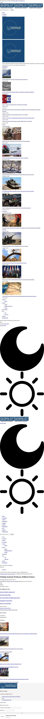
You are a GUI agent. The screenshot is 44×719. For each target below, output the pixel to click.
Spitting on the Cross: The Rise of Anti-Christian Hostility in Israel (14, 262)
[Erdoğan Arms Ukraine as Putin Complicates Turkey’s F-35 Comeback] (11, 244)
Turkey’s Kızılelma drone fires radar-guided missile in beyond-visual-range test (16, 207)
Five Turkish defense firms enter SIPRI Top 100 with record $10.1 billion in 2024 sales (18, 191)
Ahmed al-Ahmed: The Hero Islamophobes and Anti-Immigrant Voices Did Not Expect (18, 174)
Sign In (11, 565)
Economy (6, 682)
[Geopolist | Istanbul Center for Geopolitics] (21, 8)
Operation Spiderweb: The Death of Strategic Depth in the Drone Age (15, 79)
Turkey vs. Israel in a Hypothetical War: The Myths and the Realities (14, 104)
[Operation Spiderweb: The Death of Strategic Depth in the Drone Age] (6, 77)
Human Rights (7, 666)
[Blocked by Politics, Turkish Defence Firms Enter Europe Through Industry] (11, 139)
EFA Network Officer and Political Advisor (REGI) (10, 597)
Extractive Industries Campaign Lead (7, 592)
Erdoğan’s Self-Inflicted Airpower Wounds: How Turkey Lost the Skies (15, 157)
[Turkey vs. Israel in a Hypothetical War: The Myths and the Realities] (6, 103)
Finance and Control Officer (5, 603)
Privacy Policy (15, 0)
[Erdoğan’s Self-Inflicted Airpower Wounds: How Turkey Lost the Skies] (11, 156)
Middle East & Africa (14, 666)
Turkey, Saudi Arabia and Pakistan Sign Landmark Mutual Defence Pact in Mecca (17, 121)
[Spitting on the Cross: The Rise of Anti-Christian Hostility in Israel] (11, 261)
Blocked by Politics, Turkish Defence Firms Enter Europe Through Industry (16, 141)
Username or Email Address (5, 707)
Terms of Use (22, 0)
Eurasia (6, 651)
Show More (7, 323)
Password (1, 710)
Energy (10, 682)
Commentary (2, 636)
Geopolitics (4, 15)
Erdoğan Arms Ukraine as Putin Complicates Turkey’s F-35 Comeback (15, 114)
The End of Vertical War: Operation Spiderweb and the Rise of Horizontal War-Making (18, 92)
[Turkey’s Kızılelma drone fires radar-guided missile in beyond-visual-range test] (11, 206)
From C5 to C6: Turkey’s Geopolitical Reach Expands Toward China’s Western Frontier (18, 279)
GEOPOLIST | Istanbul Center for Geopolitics (9, 581)
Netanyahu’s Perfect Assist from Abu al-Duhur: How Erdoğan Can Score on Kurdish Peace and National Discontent (18, 633)
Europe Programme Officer (5, 594)
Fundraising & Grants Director (6, 600)
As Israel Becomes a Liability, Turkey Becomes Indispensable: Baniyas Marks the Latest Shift (19, 296)
